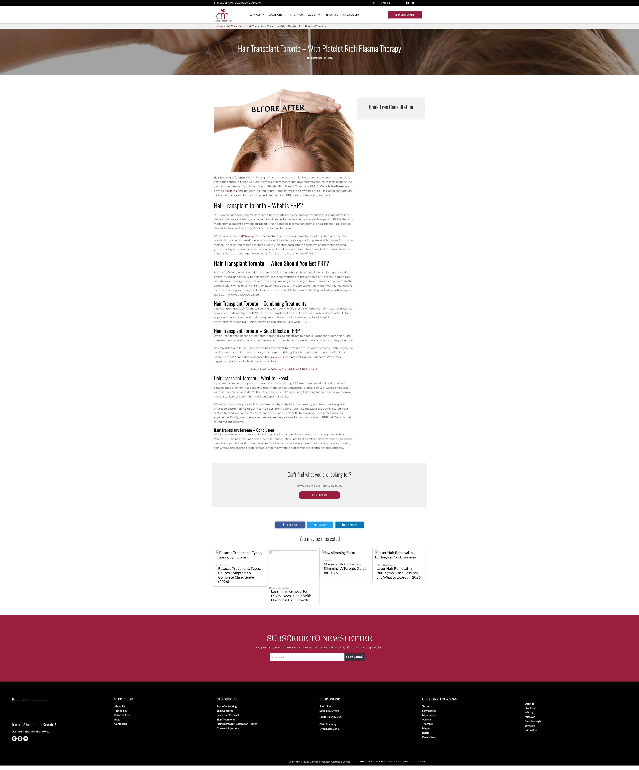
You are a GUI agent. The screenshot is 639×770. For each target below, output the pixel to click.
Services (255, 14)
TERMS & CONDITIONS (414, 761)
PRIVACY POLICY (395, 761)
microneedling (278, 356)
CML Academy (351, 14)
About (312, 14)
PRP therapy (246, 235)
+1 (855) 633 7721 (223, 2)
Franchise (331, 14)
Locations (275, 14)
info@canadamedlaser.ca (247, 2)
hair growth (332, 290)
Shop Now (296, 14)
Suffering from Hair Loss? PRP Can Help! (294, 369)
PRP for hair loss (234, 190)
